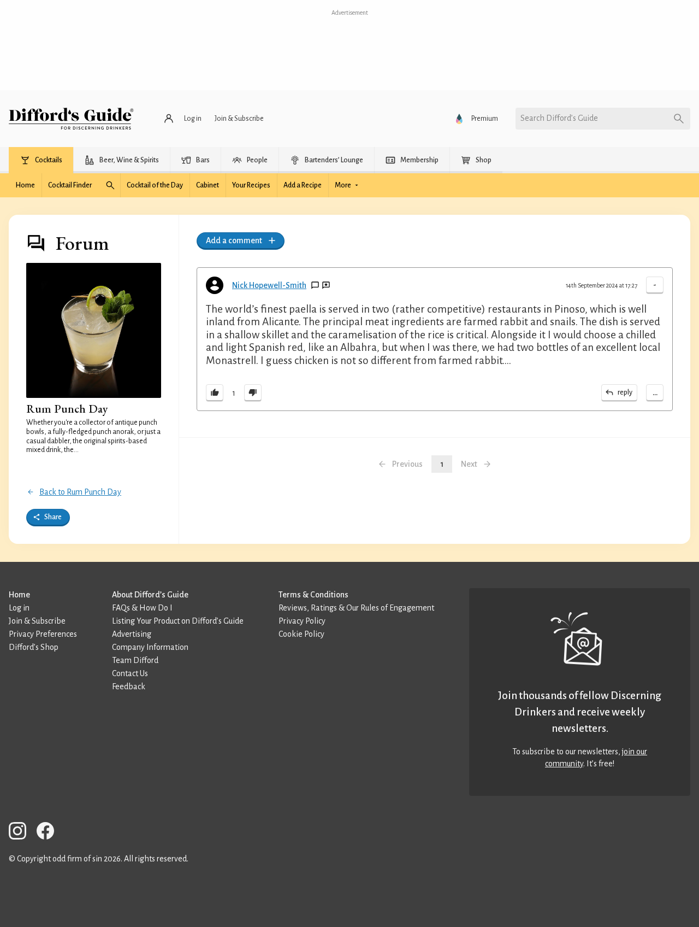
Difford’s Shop (33, 647)
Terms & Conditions (313, 594)
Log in (19, 607)
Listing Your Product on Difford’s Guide (178, 621)
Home (19, 594)
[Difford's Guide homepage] (71, 119)
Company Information (150, 647)
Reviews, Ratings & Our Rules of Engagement (356, 607)
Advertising (131, 634)
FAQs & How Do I (142, 607)
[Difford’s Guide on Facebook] (50, 832)
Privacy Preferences (43, 634)
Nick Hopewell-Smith (269, 285)
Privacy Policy (302, 621)
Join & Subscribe (37, 621)
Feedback (128, 686)
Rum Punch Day (67, 408)
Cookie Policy (301, 634)
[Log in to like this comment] (214, 393)
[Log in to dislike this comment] (253, 393)
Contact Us (130, 673)
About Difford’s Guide (150, 594)
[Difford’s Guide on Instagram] (22, 832)
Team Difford (135, 660)
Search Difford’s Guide (559, 118)
